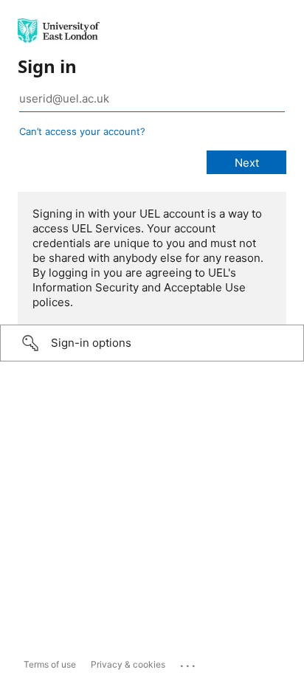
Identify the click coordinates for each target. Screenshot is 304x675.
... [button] (189, 662)
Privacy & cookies (128, 664)
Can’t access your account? (82, 131)
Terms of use (50, 664)
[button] (152, 343)
